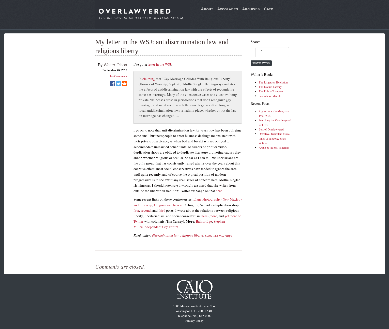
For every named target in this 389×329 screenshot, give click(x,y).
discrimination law (165, 235)
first (136, 210)
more (213, 216)
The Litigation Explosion (273, 82)
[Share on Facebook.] (112, 85)
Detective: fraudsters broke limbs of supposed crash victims (274, 138)
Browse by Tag (261, 63)
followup (146, 205)
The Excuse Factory (270, 87)
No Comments (118, 76)
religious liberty (191, 235)
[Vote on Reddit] (124, 85)
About (207, 9)
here (219, 190)
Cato (268, 9)
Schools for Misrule (270, 96)
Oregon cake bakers (168, 205)
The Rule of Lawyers (271, 91)
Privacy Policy (194, 320)
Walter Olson (115, 65)
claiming (148, 78)
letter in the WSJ (159, 64)
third (161, 210)
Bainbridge (204, 221)
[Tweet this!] (118, 85)
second (146, 210)
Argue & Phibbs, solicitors (274, 148)
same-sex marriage (218, 235)
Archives (251, 9)
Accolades (227, 9)
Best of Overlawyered (271, 129)
